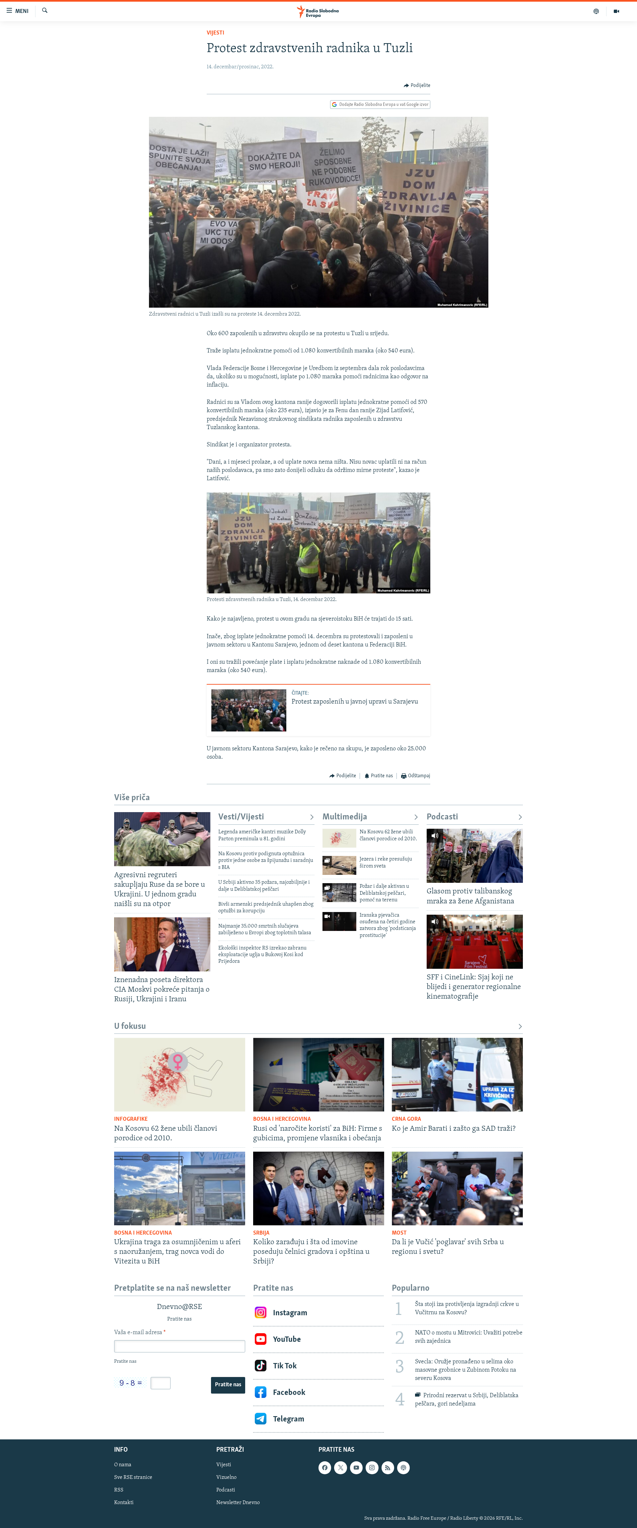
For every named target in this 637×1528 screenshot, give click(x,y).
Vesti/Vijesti (241, 817)
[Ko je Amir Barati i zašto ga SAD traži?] (457, 1074)
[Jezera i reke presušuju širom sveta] (339, 865)
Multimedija (344, 817)
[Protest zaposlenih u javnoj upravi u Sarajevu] (248, 710)
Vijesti (215, 33)
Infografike (131, 1119)
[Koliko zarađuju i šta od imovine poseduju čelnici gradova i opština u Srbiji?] (318, 1188)
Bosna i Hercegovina (282, 1119)
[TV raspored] (403, 1468)
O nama (122, 1465)
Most (399, 1233)
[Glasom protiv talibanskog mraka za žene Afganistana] (475, 856)
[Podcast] (596, 11)
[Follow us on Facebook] (324, 1468)
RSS (118, 1490)
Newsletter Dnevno (238, 1503)
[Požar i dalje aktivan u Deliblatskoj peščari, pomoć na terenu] (339, 892)
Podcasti (442, 817)
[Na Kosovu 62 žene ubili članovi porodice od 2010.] (339, 838)
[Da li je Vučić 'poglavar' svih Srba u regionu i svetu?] (457, 1188)
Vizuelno (226, 1478)
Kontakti (124, 1503)
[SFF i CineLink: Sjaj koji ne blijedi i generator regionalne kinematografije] (475, 942)
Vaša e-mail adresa (140, 1333)
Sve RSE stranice (133, 1478)
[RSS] (388, 1468)
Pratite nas (228, 1385)
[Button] (417, 85)
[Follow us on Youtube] (356, 1468)
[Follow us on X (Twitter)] (340, 1468)
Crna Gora (406, 1119)
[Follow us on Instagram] (372, 1468)
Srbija (261, 1233)
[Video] (616, 11)
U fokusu (130, 1026)
